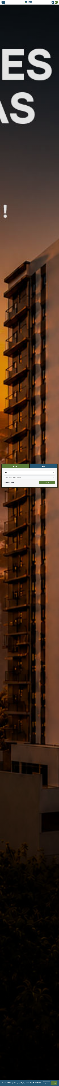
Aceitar (54, 1083)
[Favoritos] (53, 2)
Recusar (46, 1083)
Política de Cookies (16, 1083)
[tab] (15, 466)
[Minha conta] (56, 2)
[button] (29, 472)
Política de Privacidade (27, 1083)
